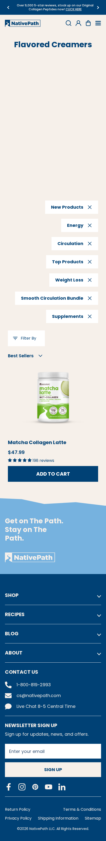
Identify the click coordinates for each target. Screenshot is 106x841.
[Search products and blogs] (68, 23)
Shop (11, 595)
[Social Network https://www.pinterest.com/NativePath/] (35, 787)
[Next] (98, 7)
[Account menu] (78, 23)
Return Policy (17, 809)
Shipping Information (58, 818)
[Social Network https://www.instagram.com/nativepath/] (22, 787)
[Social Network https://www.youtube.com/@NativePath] (48, 787)
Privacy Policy (18, 818)
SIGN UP (53, 769)
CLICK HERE (72, 9)
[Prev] (8, 7)
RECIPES (15, 614)
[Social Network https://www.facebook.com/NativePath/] (8, 787)
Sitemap (93, 818)
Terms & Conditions (82, 809)
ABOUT (13, 652)
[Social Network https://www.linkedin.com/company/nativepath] (62, 787)
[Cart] (88, 23)
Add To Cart (53, 473)
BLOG (11, 633)
